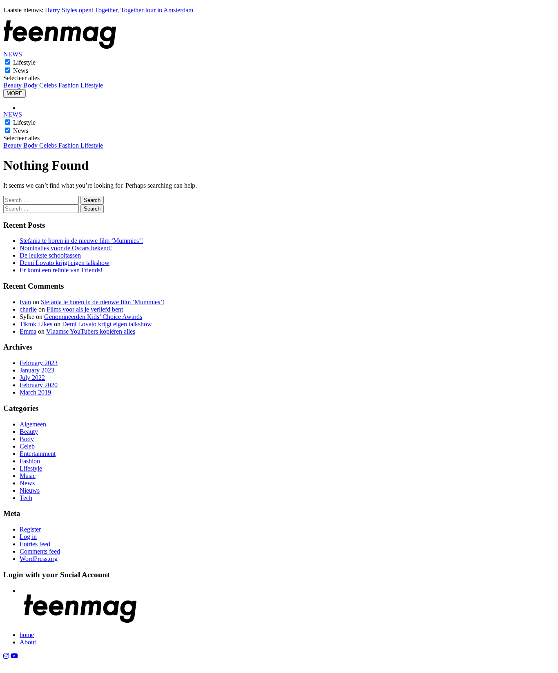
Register (30, 529)
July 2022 (32, 377)
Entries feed (35, 544)
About (28, 642)
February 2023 (39, 362)
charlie (28, 309)
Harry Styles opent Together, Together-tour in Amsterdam (119, 10)
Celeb (27, 446)
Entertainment (38, 453)
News (20, 70)
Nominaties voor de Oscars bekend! (66, 248)
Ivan (25, 301)
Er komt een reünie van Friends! (61, 270)
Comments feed (40, 551)
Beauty (13, 85)
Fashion (69, 85)
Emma (28, 331)
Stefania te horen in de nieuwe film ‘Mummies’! (81, 240)
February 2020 (39, 384)
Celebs (48, 85)
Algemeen (33, 424)
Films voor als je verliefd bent (85, 309)
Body (31, 85)
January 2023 (37, 370)
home (27, 634)
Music (28, 475)
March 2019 (35, 392)
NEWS (12, 54)
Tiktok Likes (36, 324)
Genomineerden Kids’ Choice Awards (93, 316)
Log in (28, 536)
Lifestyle (24, 62)
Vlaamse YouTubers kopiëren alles (90, 331)
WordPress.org (39, 558)
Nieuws (30, 490)
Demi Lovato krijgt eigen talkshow (64, 262)
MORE (14, 93)
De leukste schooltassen (50, 255)
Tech (26, 497)
